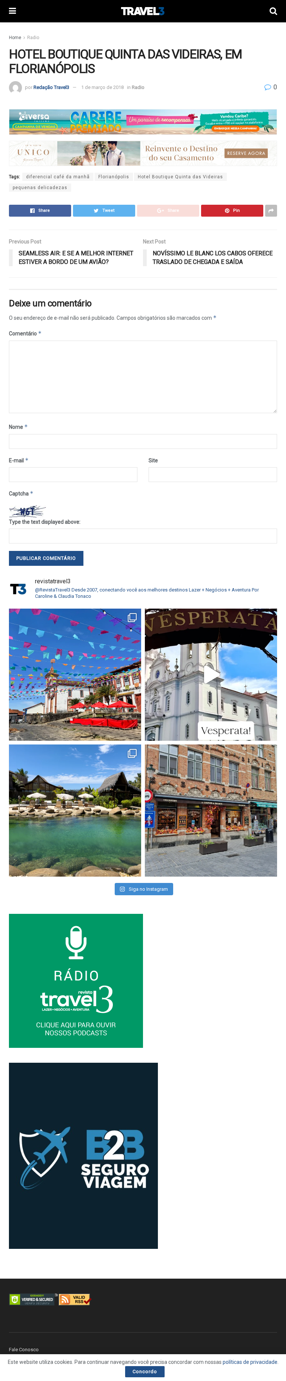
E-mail (19, 460)
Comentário (25, 333)
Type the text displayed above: (44, 522)
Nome (18, 426)
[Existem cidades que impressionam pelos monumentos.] (75, 675)
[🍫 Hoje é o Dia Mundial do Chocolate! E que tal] (211, 810)
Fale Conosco (24, 1349)
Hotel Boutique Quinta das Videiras (180, 176)
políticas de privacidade (250, 1362)
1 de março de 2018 (102, 87)
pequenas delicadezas (40, 187)
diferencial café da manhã (58, 176)
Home (15, 37)
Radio (33, 37)
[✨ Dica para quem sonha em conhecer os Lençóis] (75, 810)
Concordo (145, 1371)
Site (153, 460)
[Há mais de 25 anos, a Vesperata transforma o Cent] (211, 675)
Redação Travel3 (51, 87)
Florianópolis (113, 176)
